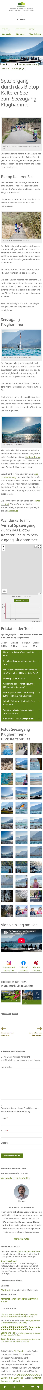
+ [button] (3, 546)
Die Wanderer (20, 1351)
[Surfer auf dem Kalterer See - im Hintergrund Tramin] (21, 343)
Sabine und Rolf (8, 1332)
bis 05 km (12, 64)
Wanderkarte (35, 34)
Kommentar (6, 1067)
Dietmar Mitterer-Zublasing (13, 1314)
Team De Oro (7, 1339)
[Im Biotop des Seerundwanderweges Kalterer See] (21, 225)
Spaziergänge (18, 68)
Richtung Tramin (32, 457)
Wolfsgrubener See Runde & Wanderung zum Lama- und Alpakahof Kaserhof (21, 1340)
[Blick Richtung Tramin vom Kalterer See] (21, 430)
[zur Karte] (14, 1387)
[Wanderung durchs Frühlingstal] (32, 1387)
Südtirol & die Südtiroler (12, 1377)
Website (4, 1142)
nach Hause (12, 510)
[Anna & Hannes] (22, 911)
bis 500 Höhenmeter (28, 64)
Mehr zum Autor (21, 1238)
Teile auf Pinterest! (36, 969)
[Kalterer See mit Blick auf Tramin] (22, 764)
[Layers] (4, 591)
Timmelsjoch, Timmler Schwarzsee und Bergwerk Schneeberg (19, 1315)
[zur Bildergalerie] (23, 1387)
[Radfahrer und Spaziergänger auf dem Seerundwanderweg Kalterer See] (21, 131)
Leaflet (40, 594)
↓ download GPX (21, 601)
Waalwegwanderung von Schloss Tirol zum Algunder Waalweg (20, 1328)
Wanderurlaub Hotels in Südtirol (15, 1178)
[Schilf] (7, 764)
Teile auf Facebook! (23, 969)
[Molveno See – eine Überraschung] (38, 1387)
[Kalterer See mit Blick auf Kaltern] (22, 793)
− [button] (3, 549)
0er (3, 64)
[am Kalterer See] (36, 764)
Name (4, 1118)
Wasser (15, 1014)
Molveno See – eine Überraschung (35, 1034)
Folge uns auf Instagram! (9, 969)
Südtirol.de (6, 1290)
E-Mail (4, 1130)
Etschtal (5, 68)
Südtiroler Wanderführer (28, 1251)
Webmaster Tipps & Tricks (28, 1374)
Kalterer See (6, 1014)
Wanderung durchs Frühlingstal (7, 1034)
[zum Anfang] (5, 1387)
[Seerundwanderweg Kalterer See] (22, 749)
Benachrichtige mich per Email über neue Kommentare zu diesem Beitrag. (20, 1110)
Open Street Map (9, 1261)
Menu (23, 19)
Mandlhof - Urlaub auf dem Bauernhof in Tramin (19, 1300)
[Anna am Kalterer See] (36, 881)
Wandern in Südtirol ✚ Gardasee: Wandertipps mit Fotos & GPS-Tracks (21, 9)
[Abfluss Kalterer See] (7, 749)
